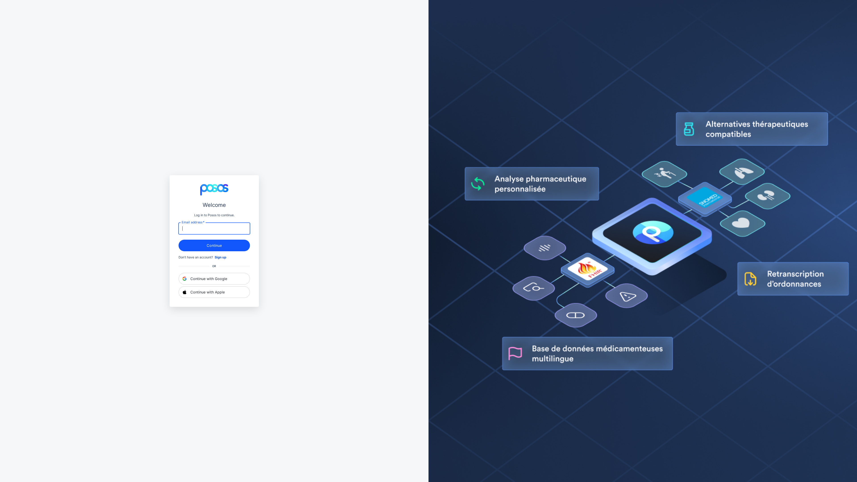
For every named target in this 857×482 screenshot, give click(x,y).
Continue (214, 245)
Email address (193, 222)
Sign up (220, 257)
